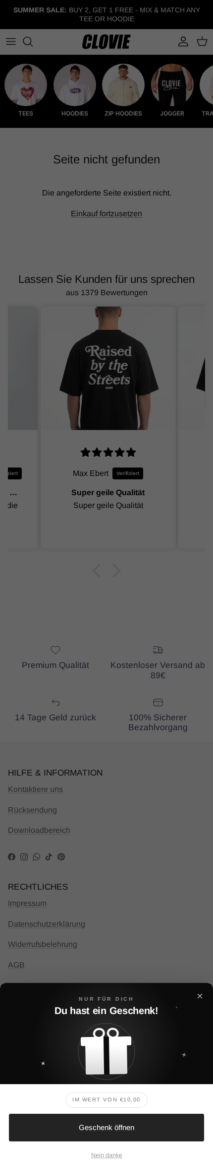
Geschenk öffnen (106, 1127)
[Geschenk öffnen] (106, 1048)
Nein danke (106, 1155)
